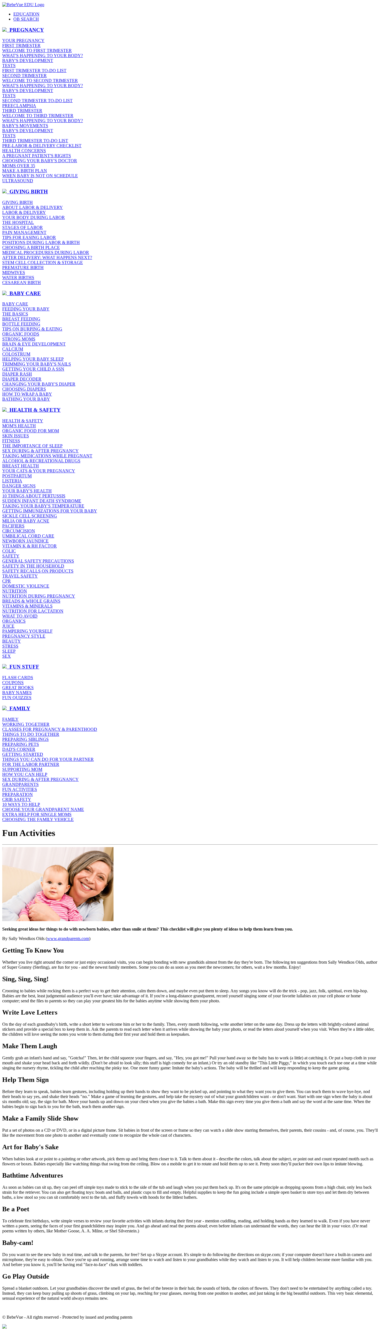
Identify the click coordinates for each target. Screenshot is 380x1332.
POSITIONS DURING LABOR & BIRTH (41, 242)
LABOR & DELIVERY (24, 212)
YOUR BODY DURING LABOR (33, 217)
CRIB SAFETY (16, 799)
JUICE (8, 626)
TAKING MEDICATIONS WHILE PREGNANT (47, 455)
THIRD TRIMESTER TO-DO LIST (35, 140)
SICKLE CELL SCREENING (29, 516)
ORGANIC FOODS (20, 334)
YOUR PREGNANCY (23, 40)
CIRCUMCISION (18, 531)
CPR (6, 581)
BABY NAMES (17, 692)
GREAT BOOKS (18, 687)
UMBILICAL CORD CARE (28, 536)
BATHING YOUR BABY (26, 399)
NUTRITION (14, 591)
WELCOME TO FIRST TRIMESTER (37, 50)
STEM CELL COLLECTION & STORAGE (42, 262)
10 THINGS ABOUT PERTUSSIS (33, 496)
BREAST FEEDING (21, 319)
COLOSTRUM (16, 354)
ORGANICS (14, 621)
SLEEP (9, 651)
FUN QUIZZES (16, 697)
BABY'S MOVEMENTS (25, 125)
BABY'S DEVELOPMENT (27, 60)
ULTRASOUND (17, 180)
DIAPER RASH (17, 374)
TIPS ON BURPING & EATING (32, 329)
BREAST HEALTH (20, 465)
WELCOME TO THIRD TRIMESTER (37, 115)
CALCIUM (12, 349)
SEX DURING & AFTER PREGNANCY (40, 450)
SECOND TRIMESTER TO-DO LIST (37, 100)
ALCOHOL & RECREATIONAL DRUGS (41, 460)
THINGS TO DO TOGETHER (30, 734)
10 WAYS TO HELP (21, 804)
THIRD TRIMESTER (22, 110)
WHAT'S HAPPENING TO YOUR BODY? (42, 55)
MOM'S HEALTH (19, 425)
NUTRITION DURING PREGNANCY (38, 596)
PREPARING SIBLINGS (25, 739)
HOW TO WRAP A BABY (27, 394)
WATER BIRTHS (18, 277)
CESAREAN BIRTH (21, 282)
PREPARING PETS (20, 744)
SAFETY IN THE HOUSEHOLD (33, 566)
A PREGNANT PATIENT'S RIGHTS (36, 155)
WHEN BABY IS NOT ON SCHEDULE (40, 175)
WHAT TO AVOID (20, 616)
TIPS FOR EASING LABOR (29, 237)
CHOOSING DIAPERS (24, 389)
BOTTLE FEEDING (21, 324)
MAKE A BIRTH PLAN (24, 170)
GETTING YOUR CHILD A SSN (33, 369)
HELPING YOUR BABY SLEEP (33, 359)
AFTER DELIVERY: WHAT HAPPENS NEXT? (47, 257)
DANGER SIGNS (19, 486)
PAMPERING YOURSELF (27, 631)
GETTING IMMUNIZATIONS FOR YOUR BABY (49, 511)
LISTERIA (12, 480)
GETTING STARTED (22, 754)
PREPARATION (17, 794)
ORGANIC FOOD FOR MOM (30, 430)
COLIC (9, 551)
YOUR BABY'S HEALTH (27, 491)
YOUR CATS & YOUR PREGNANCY (38, 470)
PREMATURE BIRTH (23, 267)
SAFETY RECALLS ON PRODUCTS (37, 571)
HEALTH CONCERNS (24, 150)
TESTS (9, 65)
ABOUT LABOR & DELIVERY (32, 207)
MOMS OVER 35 (18, 165)
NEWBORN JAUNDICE (25, 541)
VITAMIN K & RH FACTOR (29, 546)
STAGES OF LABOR (22, 227)
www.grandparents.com (68, 938)
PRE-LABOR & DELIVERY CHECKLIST (42, 145)
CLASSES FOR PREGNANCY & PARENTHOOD (49, 729)
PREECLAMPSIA (19, 105)
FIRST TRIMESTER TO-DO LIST (34, 70)
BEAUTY (11, 641)
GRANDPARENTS (20, 784)
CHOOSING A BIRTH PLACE (31, 247)
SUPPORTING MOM (22, 769)
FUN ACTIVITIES (19, 789)
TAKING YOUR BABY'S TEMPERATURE (43, 506)
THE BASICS (15, 314)
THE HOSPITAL (18, 222)
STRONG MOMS (18, 339)
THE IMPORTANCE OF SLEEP (32, 445)
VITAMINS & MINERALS (27, 606)
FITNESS (11, 440)
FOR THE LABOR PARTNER (30, 764)
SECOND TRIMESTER (24, 75)
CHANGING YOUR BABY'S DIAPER (38, 384)
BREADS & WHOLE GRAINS (31, 601)
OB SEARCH (26, 19)
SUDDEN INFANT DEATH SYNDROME (41, 501)
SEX (6, 656)
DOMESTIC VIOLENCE (25, 586)
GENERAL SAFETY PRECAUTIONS (38, 561)
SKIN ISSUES (15, 435)
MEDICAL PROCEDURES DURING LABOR (45, 252)
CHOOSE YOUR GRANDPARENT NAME (43, 809)
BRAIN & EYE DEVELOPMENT (34, 344)
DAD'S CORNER (18, 749)
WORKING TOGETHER (26, 724)
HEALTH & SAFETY (22, 420)
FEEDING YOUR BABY (26, 309)
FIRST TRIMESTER (21, 45)
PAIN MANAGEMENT (24, 232)
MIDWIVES (13, 272)
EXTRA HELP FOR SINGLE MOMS (36, 814)
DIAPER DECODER (21, 379)
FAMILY (10, 719)
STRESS (10, 646)
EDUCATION (26, 14)
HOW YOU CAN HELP (24, 774)
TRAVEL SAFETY (20, 576)
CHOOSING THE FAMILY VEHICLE (38, 819)
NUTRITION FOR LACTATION (32, 611)
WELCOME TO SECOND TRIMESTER (40, 80)
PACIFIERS (13, 526)
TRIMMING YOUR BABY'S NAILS (36, 364)
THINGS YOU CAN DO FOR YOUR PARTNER (48, 759)
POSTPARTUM (17, 475)
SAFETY (10, 556)
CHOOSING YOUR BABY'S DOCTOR (39, 160)
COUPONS (13, 682)
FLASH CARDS (17, 677)
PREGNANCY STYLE (23, 636)
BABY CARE (15, 304)
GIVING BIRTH (17, 202)
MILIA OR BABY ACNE (25, 521)
